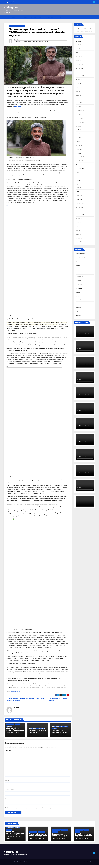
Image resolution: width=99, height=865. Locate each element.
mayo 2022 (78, 230)
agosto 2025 (79, 79)
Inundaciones (79, 276)
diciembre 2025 (80, 64)
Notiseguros (11, 7)
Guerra (77, 269)
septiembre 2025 (80, 76)
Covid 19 (33, 41)
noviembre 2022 (80, 207)
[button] (94, 17)
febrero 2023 (79, 195)
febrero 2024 (79, 149)
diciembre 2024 (80, 110)
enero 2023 (79, 199)
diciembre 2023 (80, 157)
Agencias (40, 734)
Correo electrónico (10, 789)
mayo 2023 (78, 184)
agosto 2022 (79, 218)
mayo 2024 (78, 137)
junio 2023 (78, 180)
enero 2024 (79, 153)
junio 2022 (78, 226)
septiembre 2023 (80, 168)
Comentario (8, 750)
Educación (78, 265)
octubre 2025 (79, 72)
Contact (86, 861)
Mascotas (78, 280)
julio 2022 (78, 222)
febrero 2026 (79, 60)
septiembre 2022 (80, 215)
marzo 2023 (79, 191)
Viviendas (78, 315)
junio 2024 (78, 133)
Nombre (7, 780)
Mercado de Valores (81, 284)
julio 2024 (78, 130)
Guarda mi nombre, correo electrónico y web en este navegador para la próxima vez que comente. (32, 808)
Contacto (59, 17)
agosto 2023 (79, 172)
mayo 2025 (78, 91)
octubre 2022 (79, 211)
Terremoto (78, 303)
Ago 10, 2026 (33, 838)
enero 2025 (79, 106)
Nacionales (23, 17)
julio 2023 (78, 176)
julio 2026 (78, 45)
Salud (77, 296)
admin (17, 39)
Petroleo (78, 292)
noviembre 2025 (80, 68)
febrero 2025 (79, 103)
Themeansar (29, 861)
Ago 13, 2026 (10, 836)
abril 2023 (78, 187)
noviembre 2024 (80, 114)
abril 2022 (78, 234)
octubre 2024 (79, 118)
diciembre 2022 (80, 203)
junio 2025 (78, 87)
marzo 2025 (79, 99)
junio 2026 (78, 48)
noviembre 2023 (80, 160)
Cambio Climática (80, 257)
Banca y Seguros (27, 41)
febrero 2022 (79, 242)
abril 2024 (78, 141)
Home (81, 861)
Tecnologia (49, 17)
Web (6, 798)
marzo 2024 (79, 145)
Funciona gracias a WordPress (10, 861)
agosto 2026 (79, 41)
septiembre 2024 (80, 122)
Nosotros (13, 17)
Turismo (78, 311)
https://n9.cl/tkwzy (15, 691)
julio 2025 (78, 83)
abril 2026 (78, 52)
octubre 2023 (79, 164)
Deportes (78, 261)
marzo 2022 (79, 238)
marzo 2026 (79, 56)
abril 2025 (78, 95)
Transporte (78, 307)
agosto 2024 (79, 126)
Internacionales (36, 17)
